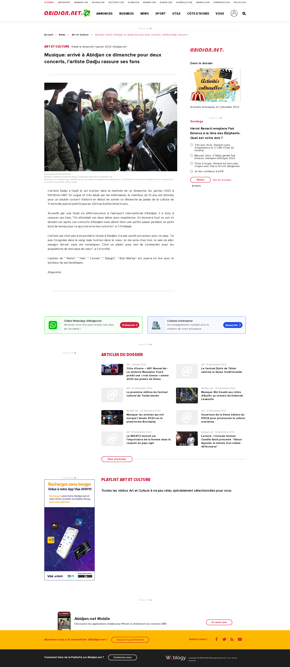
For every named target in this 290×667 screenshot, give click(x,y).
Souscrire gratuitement (130, 639)
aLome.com (133, 2)
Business (126, 14)
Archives (196, 186)
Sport (160, 14)
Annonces (104, 14)
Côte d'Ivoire (198, 14)
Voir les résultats (222, 180)
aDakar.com (166, 2)
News (144, 14)
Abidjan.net (64, 2)
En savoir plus (219, 622)
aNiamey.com (149, 2)
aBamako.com (81, 2)
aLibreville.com (184, 2)
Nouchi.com (240, 2)
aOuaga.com (98, 2)
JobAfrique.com (221, 2)
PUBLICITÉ (144, 28)
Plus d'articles (117, 459)
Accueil (48, 35)
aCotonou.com (116, 2)
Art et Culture (80, 35)
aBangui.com (202, 2)
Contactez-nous (122, 657)
